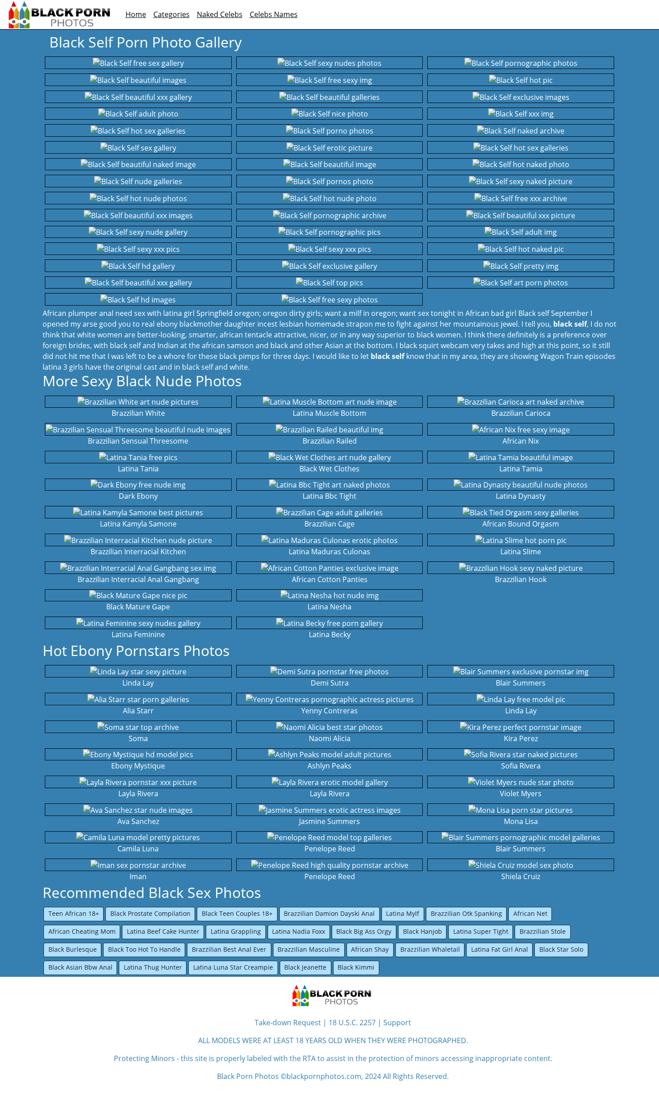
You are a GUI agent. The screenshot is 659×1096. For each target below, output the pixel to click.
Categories (171, 14)
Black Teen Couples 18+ (237, 913)
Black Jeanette (305, 967)
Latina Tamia (520, 469)
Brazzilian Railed (330, 441)
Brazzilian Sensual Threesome (138, 441)
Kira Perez (521, 738)
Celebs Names (274, 14)
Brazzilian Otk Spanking (466, 913)
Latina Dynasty (521, 496)
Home (136, 14)
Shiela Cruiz (520, 876)
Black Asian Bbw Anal (80, 967)
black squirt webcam (434, 345)
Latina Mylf (402, 913)
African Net (530, 913)
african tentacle (246, 335)
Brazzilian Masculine (308, 949)
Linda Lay (138, 683)
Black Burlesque (72, 949)
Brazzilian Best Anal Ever (229, 949)
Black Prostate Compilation (150, 913)
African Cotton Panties (330, 579)
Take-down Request (288, 1022)
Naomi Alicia (330, 738)
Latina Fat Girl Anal (499, 949)
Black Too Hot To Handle (144, 949)
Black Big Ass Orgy (363, 931)
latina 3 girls (63, 367)
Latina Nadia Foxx (298, 931)
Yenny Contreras (329, 711)
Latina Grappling (236, 931)
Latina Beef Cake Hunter (163, 931)
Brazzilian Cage (329, 524)
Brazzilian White (138, 413)
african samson (228, 345)
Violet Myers (521, 793)
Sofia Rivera (521, 766)
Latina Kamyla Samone (138, 524)
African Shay (370, 949)
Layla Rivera (138, 793)
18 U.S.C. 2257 (352, 1022)
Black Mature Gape (138, 607)
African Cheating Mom (82, 931)
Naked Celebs (220, 14)
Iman (138, 876)
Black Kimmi (356, 967)
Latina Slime (520, 552)
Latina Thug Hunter (153, 967)
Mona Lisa (521, 821)
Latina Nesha (329, 607)
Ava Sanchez (138, 821)
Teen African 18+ (73, 913)
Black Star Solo (561, 949)
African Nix (521, 441)
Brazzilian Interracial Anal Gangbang (138, 579)
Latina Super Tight (480, 931)
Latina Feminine (138, 634)
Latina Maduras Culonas (329, 552)
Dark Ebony (138, 496)
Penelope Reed (329, 849)
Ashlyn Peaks (329, 766)
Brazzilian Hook (520, 579)
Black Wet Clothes (329, 469)
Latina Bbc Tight (329, 496)
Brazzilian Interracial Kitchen (138, 552)
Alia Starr (138, 711)
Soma (138, 738)
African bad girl (490, 313)
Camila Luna (138, 849)
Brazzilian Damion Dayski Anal (329, 913)
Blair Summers (521, 683)
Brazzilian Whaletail (430, 949)
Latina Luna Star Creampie (233, 967)
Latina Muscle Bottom (329, 413)
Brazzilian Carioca (521, 413)
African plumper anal (78, 313)
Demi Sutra (330, 683)
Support (397, 1022)
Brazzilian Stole (543, 931)
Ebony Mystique (138, 766)
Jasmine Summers (329, 821)
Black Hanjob (422, 931)
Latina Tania (138, 469)
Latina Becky (330, 634)
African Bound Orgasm (520, 524)
